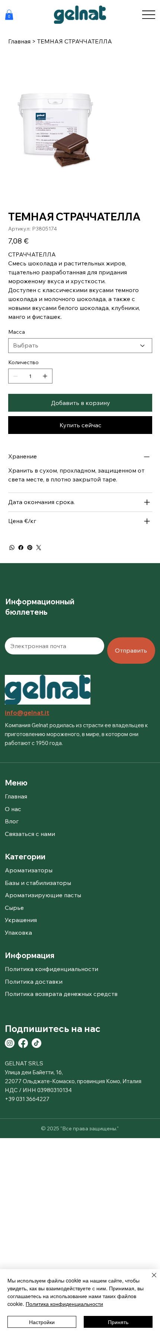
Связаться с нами (30, 833)
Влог (12, 821)
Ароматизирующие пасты (43, 895)
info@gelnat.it (27, 712)
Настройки (42, 1322)
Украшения (21, 920)
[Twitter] (38, 547)
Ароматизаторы (28, 870)
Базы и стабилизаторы (38, 882)
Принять (118, 1322)
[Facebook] (21, 547)
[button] (9, 15)
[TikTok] (36, 1043)
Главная (16, 796)
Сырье (14, 907)
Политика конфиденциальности (64, 1303)
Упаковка (18, 932)
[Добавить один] (45, 376)
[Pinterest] (29, 547)
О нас (13, 809)
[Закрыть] (150, 1279)
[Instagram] (10, 1043)
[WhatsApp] (12, 547)
